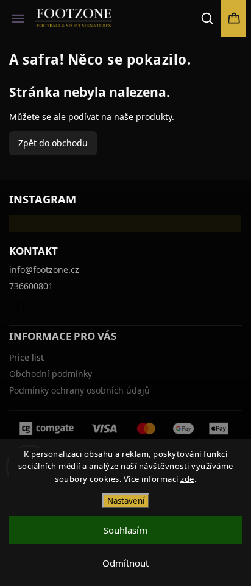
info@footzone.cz (44, 269)
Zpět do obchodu (53, 143)
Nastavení (125, 500)
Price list (26, 357)
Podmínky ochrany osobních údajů (79, 390)
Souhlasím (125, 530)
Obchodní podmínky (50, 373)
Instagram (18, 307)
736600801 (31, 286)
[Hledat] (208, 18)
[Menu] (17, 18)
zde (187, 478)
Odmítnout (125, 563)
